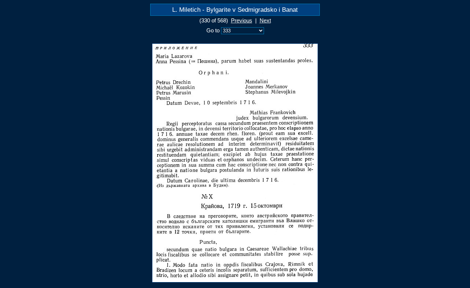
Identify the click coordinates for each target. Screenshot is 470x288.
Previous (241, 21)
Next (265, 21)
